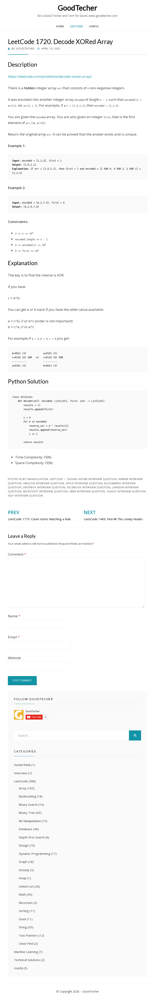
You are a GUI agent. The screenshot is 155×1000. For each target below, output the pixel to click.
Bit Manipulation (35, 479)
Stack (22, 919)
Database (25, 829)
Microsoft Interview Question (45, 491)
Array (22, 788)
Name (14, 616)
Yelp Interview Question (25, 495)
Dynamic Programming (34, 854)
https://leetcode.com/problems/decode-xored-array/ (50, 76)
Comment (17, 554)
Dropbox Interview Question (44, 487)
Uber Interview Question (87, 491)
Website (14, 657)
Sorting (24, 911)
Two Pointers (28, 935)
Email (14, 637)
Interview (20, 773)
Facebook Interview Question (88, 487)
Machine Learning (26, 952)
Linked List (26, 886)
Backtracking (27, 796)
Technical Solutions (27, 960)
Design (23, 845)
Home (60, 26)
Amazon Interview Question (43, 483)
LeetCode (76, 26)
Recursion (25, 903)
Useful (94, 26)
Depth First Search (32, 837)
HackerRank (22, 765)
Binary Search (28, 805)
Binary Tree (27, 813)
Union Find (26, 943)
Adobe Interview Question (97, 479)
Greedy (24, 870)
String (23, 927)
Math (22, 894)
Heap (22, 878)
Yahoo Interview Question (126, 491)
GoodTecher (77, 7)
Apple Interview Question (84, 483)
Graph (23, 862)
